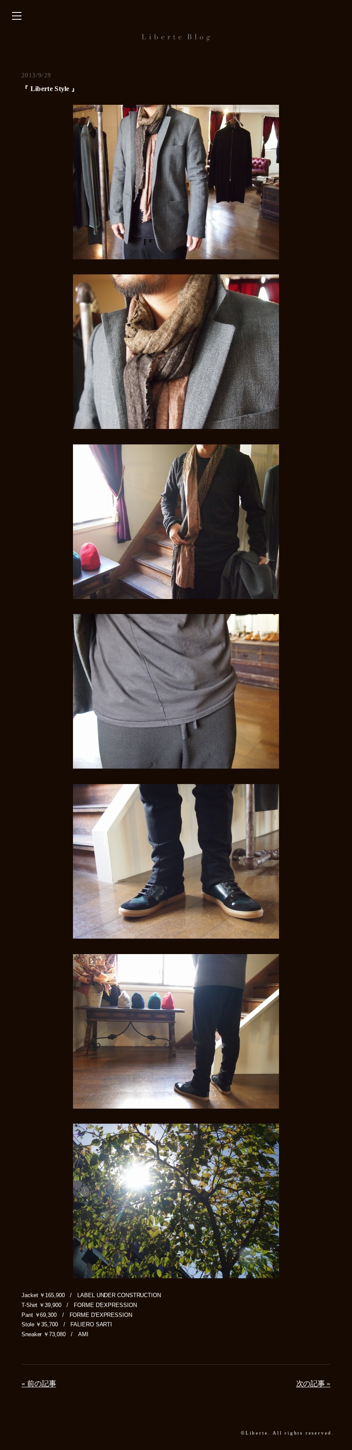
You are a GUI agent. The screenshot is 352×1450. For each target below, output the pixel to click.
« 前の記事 (38, 1384)
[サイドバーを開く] (17, 16)
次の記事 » (313, 1384)
